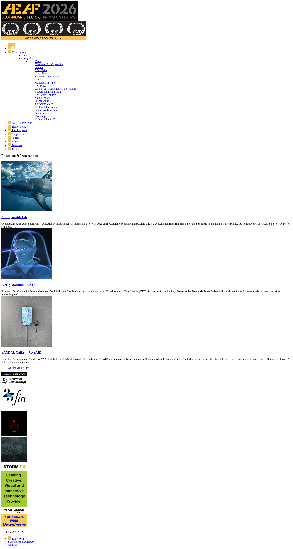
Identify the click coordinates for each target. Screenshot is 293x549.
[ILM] (14, 382)
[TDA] (14, 435)
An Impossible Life (14, 217)
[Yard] (14, 461)
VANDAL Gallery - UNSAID (21, 352)
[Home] (11, 48)
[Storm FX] (14, 512)
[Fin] (14, 409)
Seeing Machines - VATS (18, 285)
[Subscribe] (14, 526)
